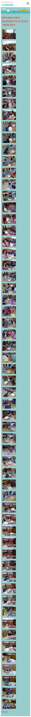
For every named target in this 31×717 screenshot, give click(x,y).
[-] (9, 34)
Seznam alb (5, 711)
